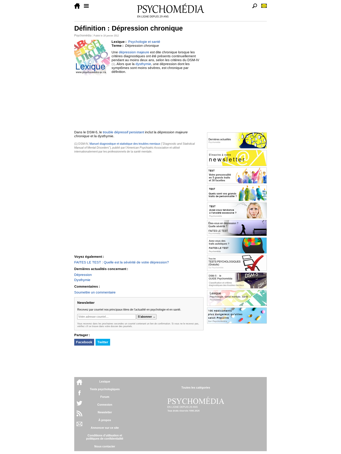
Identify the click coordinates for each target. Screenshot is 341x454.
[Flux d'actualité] (79, 415)
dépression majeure (134, 52)
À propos (104, 420)
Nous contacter (104, 446)
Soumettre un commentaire (95, 292)
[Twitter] (79, 405)
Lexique (104, 381)
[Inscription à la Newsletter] (262, 7)
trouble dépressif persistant (123, 132)
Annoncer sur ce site (105, 427)
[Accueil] (78, 7)
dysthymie (143, 64)
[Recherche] (253, 7)
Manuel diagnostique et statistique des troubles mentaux (125, 143)
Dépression (83, 275)
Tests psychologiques (105, 389)
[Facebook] (79, 394)
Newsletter (105, 412)
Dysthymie (82, 280)
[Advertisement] (139, 102)
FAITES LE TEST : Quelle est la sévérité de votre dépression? (121, 262)
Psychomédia (82, 35)
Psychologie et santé (144, 42)
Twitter (102, 342)
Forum (104, 396)
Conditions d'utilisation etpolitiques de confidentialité (104, 437)
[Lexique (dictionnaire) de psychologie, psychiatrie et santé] (92, 57)
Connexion (104, 404)
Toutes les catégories (195, 387)
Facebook (84, 342)
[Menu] (87, 7)
